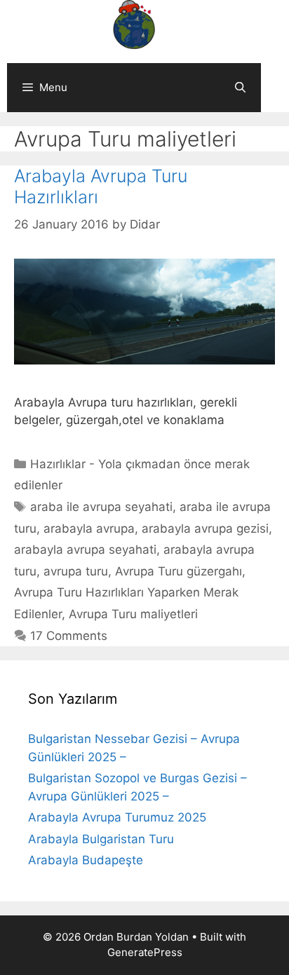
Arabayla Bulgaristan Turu (101, 839)
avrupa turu (75, 571)
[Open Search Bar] (240, 87)
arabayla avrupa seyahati (85, 550)
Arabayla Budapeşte (85, 860)
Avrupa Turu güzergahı (178, 571)
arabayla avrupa (89, 528)
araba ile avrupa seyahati (101, 507)
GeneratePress (144, 952)
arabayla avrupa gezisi (205, 528)
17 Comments (68, 636)
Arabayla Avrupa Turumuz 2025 (117, 817)
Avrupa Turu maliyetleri (133, 614)
